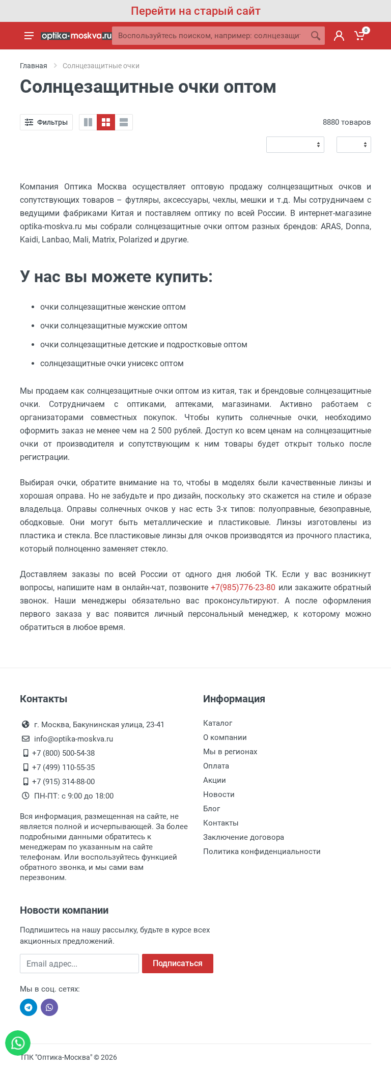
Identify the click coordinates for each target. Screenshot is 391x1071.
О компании (225, 737)
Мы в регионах (230, 751)
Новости (219, 794)
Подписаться (178, 963)
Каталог (217, 723)
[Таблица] (106, 122)
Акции (214, 780)
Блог (211, 808)
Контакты (221, 823)
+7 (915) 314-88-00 (63, 781)
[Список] (124, 122)
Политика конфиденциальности (262, 851)
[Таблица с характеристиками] (88, 122)
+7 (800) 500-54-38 (63, 753)
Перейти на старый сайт (196, 11)
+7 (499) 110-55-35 (63, 767)
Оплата (216, 766)
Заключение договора (243, 837)
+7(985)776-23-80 (243, 587)
